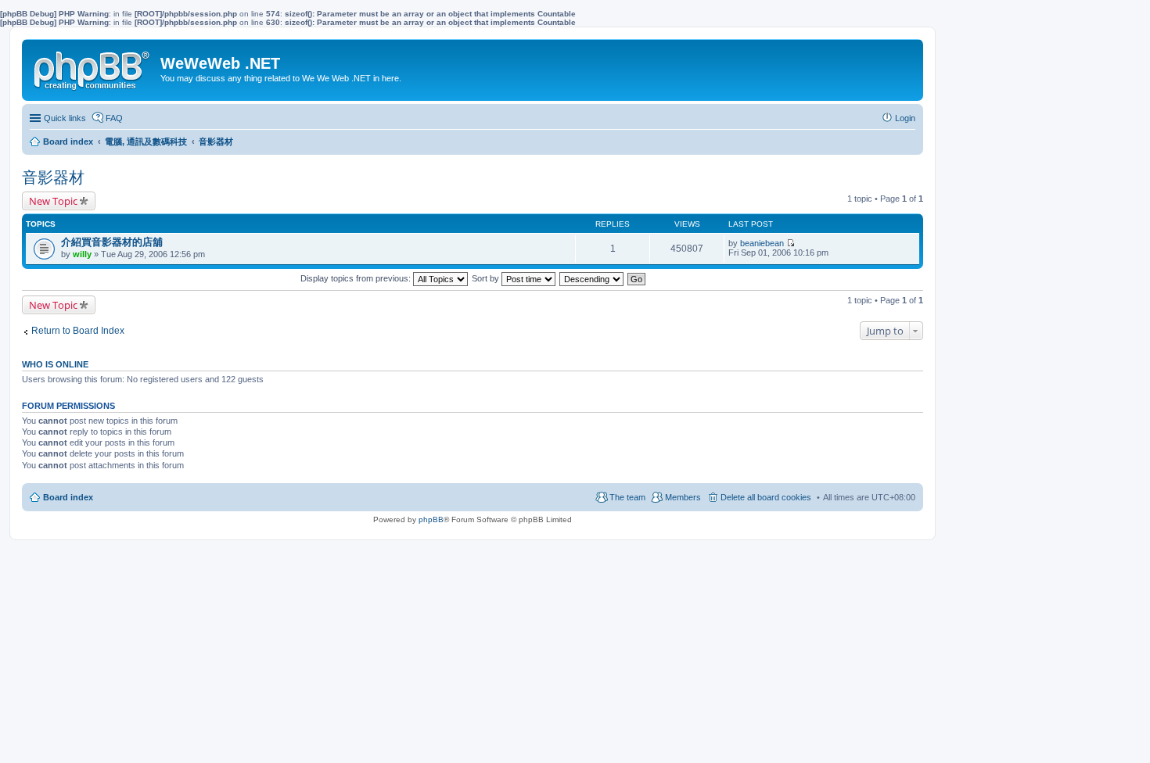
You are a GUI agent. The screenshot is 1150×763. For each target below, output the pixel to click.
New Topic (53, 201)
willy (82, 254)
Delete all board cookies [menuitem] (766, 497)
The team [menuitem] (627, 497)
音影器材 (53, 177)
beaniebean (762, 243)
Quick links (65, 118)
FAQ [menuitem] (114, 118)
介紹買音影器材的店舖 (112, 242)
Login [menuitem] (905, 118)
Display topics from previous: (356, 278)
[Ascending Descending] (592, 278)
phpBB (431, 519)
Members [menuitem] (683, 497)
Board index (68, 497)
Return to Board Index (77, 330)
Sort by (486, 278)
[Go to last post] (790, 243)
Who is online (55, 364)
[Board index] (93, 67)
